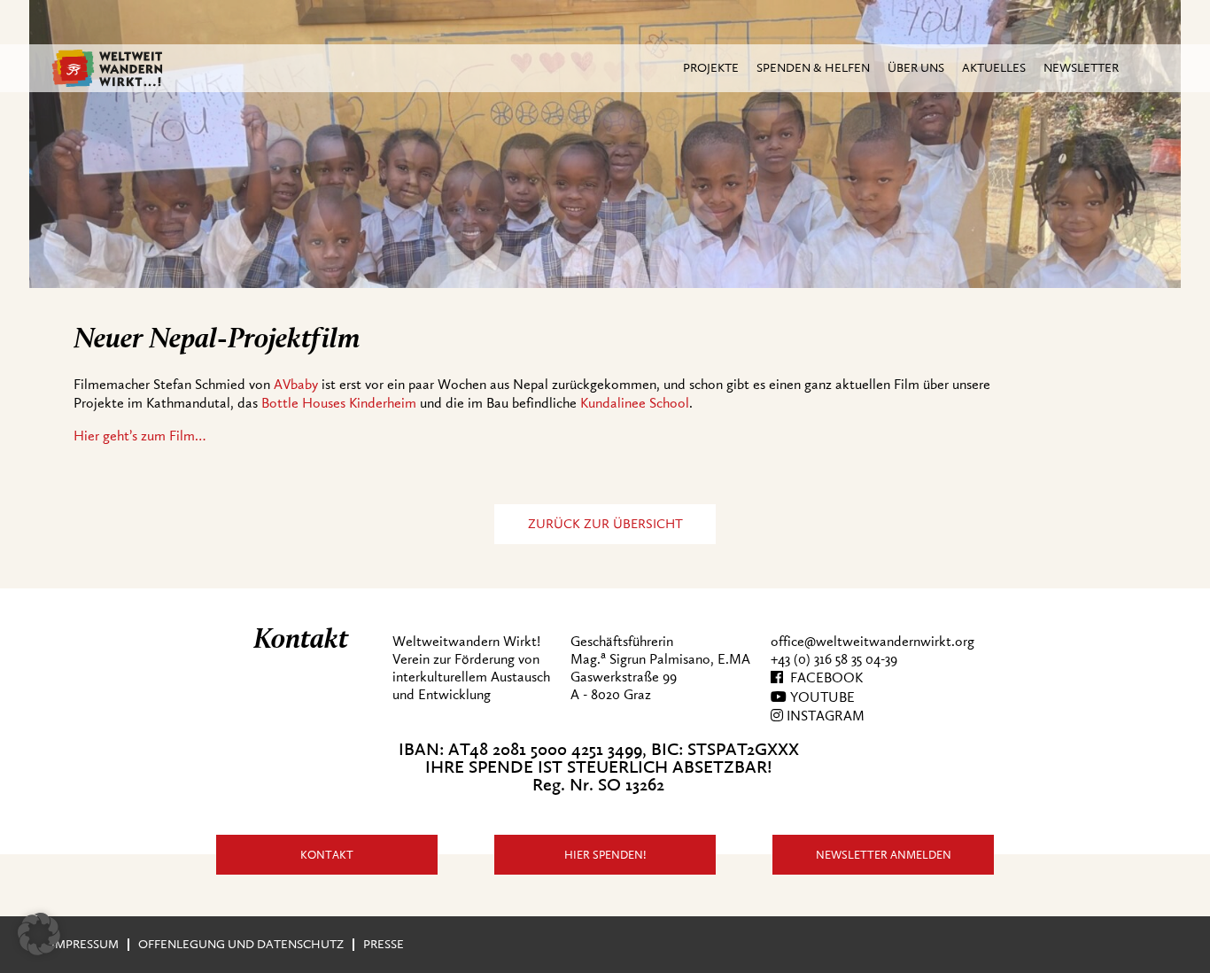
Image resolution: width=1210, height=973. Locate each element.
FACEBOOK (823, 678)
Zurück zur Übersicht (605, 524)
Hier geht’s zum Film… (140, 436)
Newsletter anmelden (883, 854)
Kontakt (326, 854)
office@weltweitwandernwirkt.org (872, 642)
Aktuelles (994, 67)
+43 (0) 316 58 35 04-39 (834, 659)
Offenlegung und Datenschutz (241, 944)
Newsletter (1081, 67)
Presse (383, 944)
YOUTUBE (821, 697)
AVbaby (296, 385)
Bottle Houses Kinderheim (338, 403)
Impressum (85, 944)
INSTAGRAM (824, 716)
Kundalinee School (634, 403)
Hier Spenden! (605, 854)
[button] (39, 934)
